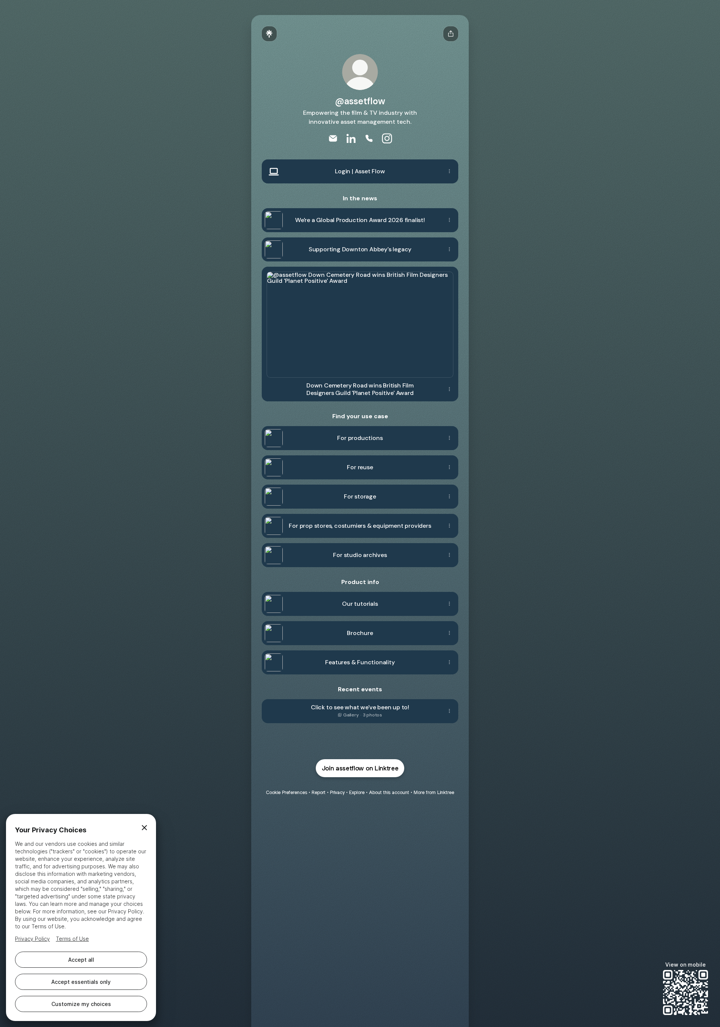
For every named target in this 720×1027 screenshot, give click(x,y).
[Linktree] (269, 33)
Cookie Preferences (286, 792)
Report (319, 792)
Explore (356, 792)
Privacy (337, 792)
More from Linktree (434, 792)
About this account (389, 792)
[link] (333, 138)
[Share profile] (450, 33)
